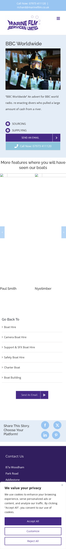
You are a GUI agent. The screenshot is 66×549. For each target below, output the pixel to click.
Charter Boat (12, 367)
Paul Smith (8, 288)
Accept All (33, 521)
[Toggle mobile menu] (58, 18)
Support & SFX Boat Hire (19, 347)
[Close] (62, 485)
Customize (33, 531)
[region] (33, 515)
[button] (2, 232)
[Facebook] (45, 425)
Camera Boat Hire (15, 337)
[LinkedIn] (45, 435)
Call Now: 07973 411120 (31, 3)
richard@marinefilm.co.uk (33, 7)
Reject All (33, 541)
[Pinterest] (56, 435)
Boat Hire (10, 327)
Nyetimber (43, 288)
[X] (57, 425)
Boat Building (12, 377)
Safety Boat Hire (14, 357)
